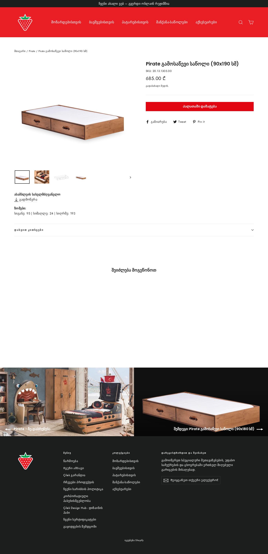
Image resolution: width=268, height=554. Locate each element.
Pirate (32, 51)
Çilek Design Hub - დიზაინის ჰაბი (83, 510)
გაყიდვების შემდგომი (80, 526)
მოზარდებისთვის (66, 22)
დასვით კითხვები (29, 230)
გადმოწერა (27, 199)
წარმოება (70, 461)
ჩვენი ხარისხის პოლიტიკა (83, 489)
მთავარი (20, 51)
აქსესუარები (206, 22)
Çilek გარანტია (74, 475)
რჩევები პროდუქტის (78, 482)
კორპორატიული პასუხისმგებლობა (77, 498)
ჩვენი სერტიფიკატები (79, 519)
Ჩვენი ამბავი (73, 468)
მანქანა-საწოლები (172, 22)
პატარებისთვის (135, 22)
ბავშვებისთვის (101, 22)
